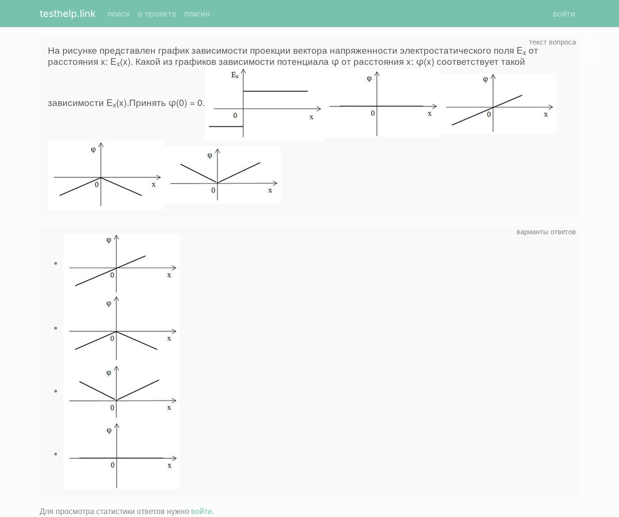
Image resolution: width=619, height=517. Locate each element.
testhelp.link (68, 13)
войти (564, 13)
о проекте (157, 13)
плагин (197, 13)
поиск (118, 13)
